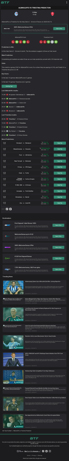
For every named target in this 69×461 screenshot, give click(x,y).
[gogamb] (33, 451)
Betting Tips (9, 86)
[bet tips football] (5, 2)
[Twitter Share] (10, 209)
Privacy (34, 455)
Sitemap (40, 455)
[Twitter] (46, 451)
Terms (28, 455)
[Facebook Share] (7, 209)
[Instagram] (50, 451)
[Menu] (66, 2)
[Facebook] (43, 451)
